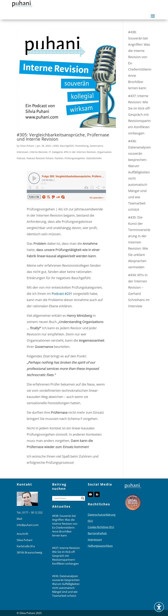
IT (50, 152)
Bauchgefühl (67, 145)
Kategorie (57, 152)
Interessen (22, 152)
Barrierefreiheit (97, 533)
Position (59, 158)
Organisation (104, 152)
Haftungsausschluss (100, 546)
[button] (153, 16)
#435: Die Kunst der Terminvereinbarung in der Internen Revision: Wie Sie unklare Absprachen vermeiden (139, 242)
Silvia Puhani (27, 145)
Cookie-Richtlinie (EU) (101, 527)
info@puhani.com (28, 525)
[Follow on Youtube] (90, 494)
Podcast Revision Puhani (40, 158)
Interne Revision (39, 152)
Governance (96, 145)
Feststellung (82, 145)
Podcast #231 (62, 293)
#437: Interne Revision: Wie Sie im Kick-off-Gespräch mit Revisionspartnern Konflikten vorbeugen (139, 114)
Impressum (95, 539)
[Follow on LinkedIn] (97, 494)
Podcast (21, 158)
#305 (56, 145)
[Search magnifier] (82, 498)
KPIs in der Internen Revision (80, 152)
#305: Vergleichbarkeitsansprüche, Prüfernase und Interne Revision (63, 137)
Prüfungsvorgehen (75, 158)
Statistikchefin (94, 158)
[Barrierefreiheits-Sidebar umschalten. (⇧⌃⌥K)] (159, 607)
